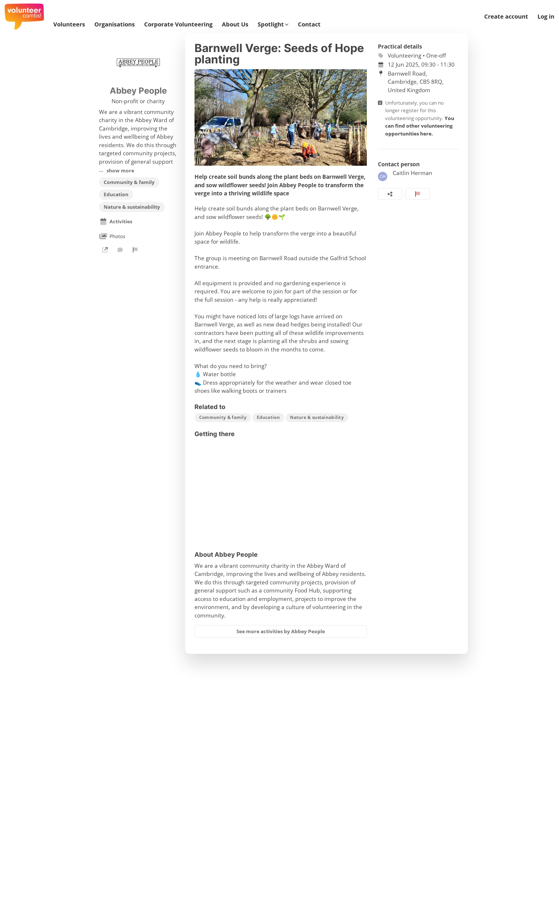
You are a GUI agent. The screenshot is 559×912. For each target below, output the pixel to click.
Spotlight (271, 24)
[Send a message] (120, 250)
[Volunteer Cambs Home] (24, 16)
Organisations (114, 24)
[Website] (105, 250)
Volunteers (69, 24)
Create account (506, 16)
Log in (545, 16)
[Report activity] (418, 194)
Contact (309, 24)
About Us (235, 24)
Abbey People (138, 91)
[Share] (390, 194)
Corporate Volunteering (178, 24)
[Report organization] (135, 250)
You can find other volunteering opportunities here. (419, 126)
